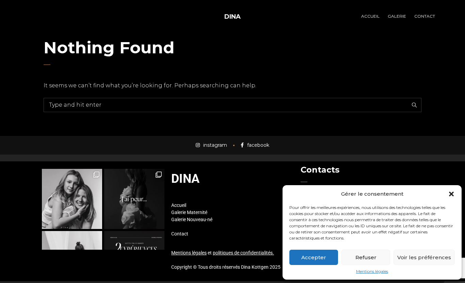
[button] (451, 194)
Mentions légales (372, 271)
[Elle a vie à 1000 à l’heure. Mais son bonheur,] (72, 199)
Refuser (365, 257)
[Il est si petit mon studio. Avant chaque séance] (134, 199)
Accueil (178, 205)
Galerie (178, 212)
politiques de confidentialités (243, 252)
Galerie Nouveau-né (191, 219)
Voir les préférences (424, 257)
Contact (179, 233)
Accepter (313, 257)
